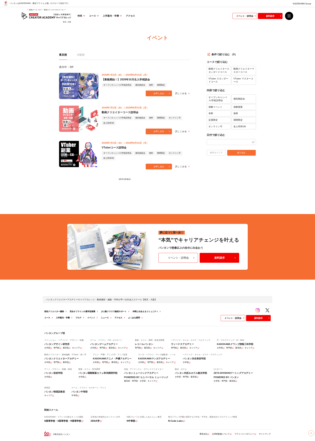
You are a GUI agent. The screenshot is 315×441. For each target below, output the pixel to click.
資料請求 (270, 16)
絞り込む (241, 152)
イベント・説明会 (244, 16)
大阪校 (81, 54)
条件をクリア (216, 152)
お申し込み (159, 93)
